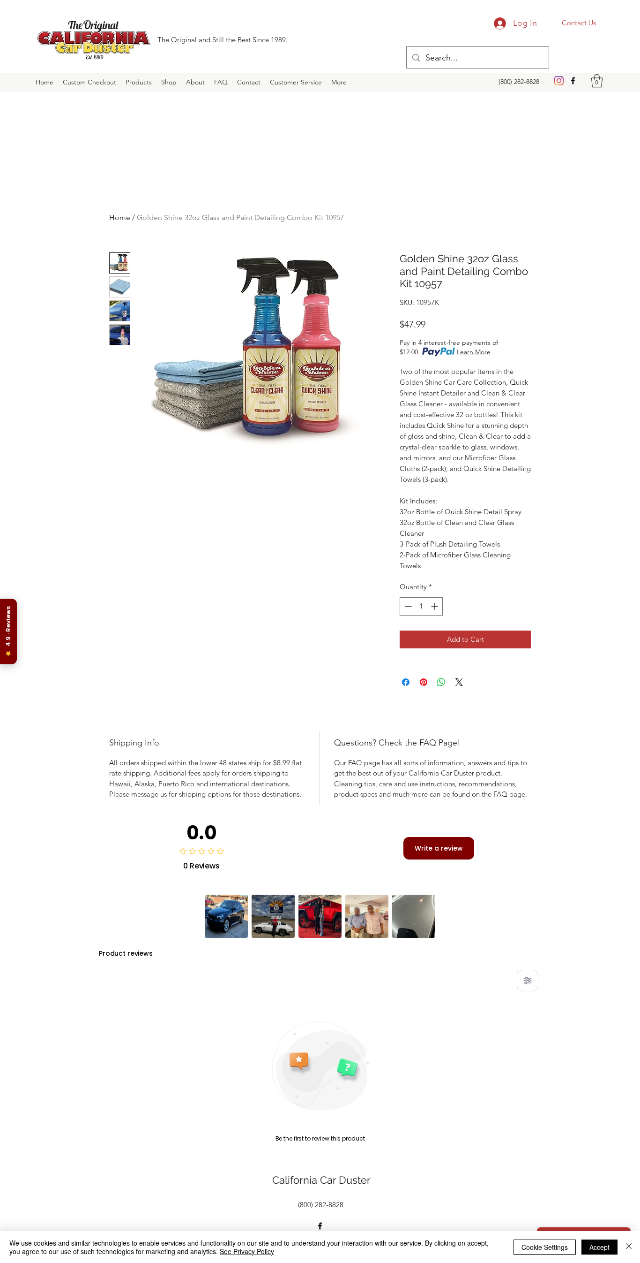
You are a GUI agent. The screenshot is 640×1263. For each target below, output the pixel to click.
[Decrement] (407, 606)
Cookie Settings (544, 1247)
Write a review (439, 848)
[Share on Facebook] (405, 682)
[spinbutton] (421, 606)
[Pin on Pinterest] (423, 682)
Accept (599, 1247)
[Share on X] (459, 682)
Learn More (474, 352)
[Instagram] (559, 80)
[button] (597, 81)
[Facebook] (573, 80)
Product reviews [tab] (126, 953)
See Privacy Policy (247, 1251)
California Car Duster (321, 1180)
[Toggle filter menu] (527, 980)
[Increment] (435, 606)
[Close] (628, 1247)
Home (119, 217)
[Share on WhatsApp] (441, 682)
